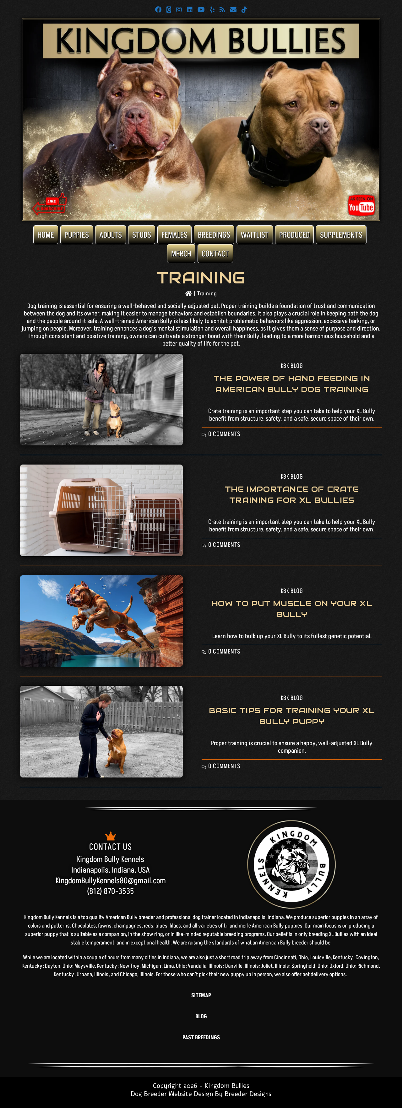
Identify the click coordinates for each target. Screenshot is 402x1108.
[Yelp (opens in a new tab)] (212, 10)
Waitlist (255, 235)
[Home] (188, 294)
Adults (110, 235)
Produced (294, 235)
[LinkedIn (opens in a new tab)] (189, 10)
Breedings (214, 235)
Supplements (341, 235)
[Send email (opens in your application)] (233, 10)
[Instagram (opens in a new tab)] (179, 10)
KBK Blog (292, 366)
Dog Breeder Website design (172, 1094)
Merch (181, 254)
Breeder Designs (248, 1094)
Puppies (76, 235)
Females (174, 235)
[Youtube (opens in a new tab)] (201, 10)
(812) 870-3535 (110, 891)
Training (207, 294)
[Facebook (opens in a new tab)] (158, 10)
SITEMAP (201, 995)
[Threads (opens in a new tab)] (169, 10)
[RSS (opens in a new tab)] (222, 10)
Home (45, 235)
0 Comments (224, 434)
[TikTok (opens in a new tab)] (244, 10)
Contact (215, 254)
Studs (141, 235)
